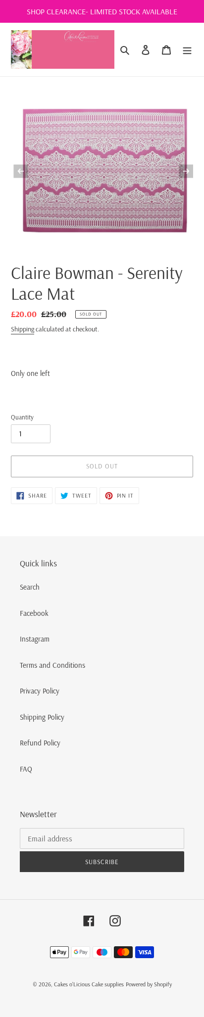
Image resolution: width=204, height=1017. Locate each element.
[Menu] (187, 49)
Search (30, 587)
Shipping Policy (42, 717)
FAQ (26, 769)
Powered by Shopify (149, 984)
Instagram (35, 639)
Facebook (34, 613)
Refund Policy (40, 742)
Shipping (22, 328)
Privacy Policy (39, 690)
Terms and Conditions (52, 665)
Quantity (22, 417)
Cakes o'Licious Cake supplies (89, 984)
